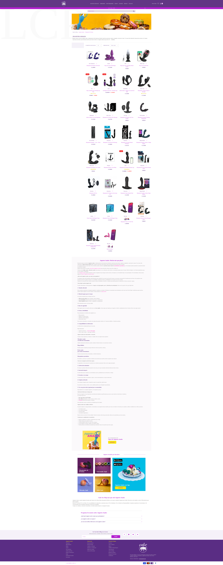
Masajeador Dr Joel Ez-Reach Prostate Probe (144, 168)
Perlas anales (80, 350)
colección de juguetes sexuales (95, 268)
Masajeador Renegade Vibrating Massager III (144, 118)
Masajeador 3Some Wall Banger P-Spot (110, 218)
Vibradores (135, 555)
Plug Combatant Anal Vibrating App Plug (93, 91)
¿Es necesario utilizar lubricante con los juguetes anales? (93, 521)
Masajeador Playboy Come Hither (110, 167)
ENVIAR (115, 536)
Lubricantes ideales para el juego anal (85, 391)
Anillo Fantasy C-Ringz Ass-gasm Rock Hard (126, 91)
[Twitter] (137, 534)
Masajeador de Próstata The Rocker (93, 65)
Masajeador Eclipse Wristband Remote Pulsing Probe (93, 246)
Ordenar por (106, 45)
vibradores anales (82, 272)
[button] (99, 45)
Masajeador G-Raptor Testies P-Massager (144, 91)
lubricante (91, 330)
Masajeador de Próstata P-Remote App (127, 167)
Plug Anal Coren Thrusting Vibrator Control (127, 66)
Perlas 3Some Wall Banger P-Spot (93, 218)
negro (125, 219)
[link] (92, 440)
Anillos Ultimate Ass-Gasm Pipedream (93, 117)
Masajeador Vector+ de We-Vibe (127, 221)
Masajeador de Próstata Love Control (93, 167)
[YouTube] (133, 534)
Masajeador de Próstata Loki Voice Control (126, 118)
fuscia (108, 246)
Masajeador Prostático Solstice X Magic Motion (143, 143)
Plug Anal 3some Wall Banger (110, 65)
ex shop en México (133, 554)
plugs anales (104, 291)
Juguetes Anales (81, 32)
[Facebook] (124, 534)
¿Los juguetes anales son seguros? (88, 518)
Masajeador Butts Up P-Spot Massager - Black (143, 219)
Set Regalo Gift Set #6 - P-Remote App (110, 90)
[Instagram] (128, 534)
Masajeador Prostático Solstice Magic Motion (144, 194)
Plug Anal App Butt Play (143, 65)
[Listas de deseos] (158, 3)
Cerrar (144, 8)
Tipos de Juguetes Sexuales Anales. (87, 274)
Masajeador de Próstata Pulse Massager (110, 117)
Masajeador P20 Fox (93, 193)
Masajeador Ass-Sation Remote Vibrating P (127, 143)
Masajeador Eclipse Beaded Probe (127, 193)
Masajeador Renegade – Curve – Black (93, 142)
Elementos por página (91, 45)
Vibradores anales (82, 339)
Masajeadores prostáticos (83, 356)
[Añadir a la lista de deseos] (96, 64)
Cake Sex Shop (75, 32)
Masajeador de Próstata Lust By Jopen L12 (110, 194)
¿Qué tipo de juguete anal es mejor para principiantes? (92, 516)
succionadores (139, 555)
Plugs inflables (81, 345)
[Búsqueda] (134, 11)
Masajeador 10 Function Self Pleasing (110, 142)
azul (128, 219)
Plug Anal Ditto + (110, 249)
